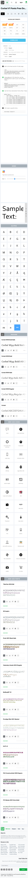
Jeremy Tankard (12, 54)
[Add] (3, 13)
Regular (10, 48)
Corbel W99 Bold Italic (8, 340)
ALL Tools (20, 852)
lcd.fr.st (5, 746)
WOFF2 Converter (13, 847)
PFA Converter (21, 847)
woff (4, 27)
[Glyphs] (15, 13)
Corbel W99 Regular (8, 389)
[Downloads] (8, 350)
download (14, 40)
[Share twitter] (6, 869)
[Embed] (14, 350)
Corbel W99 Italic (7, 372)
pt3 (11, 30)
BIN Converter (4, 849)
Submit (23, 869)
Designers (14, 829)
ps (17, 30)
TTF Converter (21, 844)
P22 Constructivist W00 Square (12, 773)
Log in (21, 2)
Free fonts (3, 2)
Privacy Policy (4, 854)
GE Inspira (6, 611)
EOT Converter (21, 846)
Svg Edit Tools (12, 844)
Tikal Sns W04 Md (8, 584)
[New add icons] (2, 421)
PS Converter (21, 849)
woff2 (11, 27)
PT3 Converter (12, 849)
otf (17, 27)
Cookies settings (13, 854)
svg (17, 24)
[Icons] (22, 13)
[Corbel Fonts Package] (2, 334)
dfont (17, 33)
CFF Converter (4, 851)
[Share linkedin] (11, 869)
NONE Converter (13, 852)
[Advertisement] (14, 139)
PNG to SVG (3, 844)
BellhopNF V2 (7, 692)
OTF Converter (4, 846)
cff (23, 30)
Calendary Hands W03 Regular (12, 665)
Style (19, 829)
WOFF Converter (4, 847)
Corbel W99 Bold (7, 356)
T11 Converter (21, 851)
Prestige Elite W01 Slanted (11, 719)
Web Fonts (8, 829)
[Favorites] (7, 13)
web (11, 24)
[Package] (18, 13)
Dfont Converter (4, 852)
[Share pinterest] (9, 869)
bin (4, 30)
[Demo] (11, 13)
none (23, 33)
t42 (5, 33)
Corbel (10, 56)
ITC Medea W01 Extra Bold (11, 800)
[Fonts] (25, 13)
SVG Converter (12, 846)
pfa (23, 27)
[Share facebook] (1, 869)
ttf (5, 24)
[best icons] (2, 578)
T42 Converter (12, 851)
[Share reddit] (4, 869)
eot (23, 24)
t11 (11, 33)
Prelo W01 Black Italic (9, 638)
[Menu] (16, 2)
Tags (23, 829)
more (17, 327)
